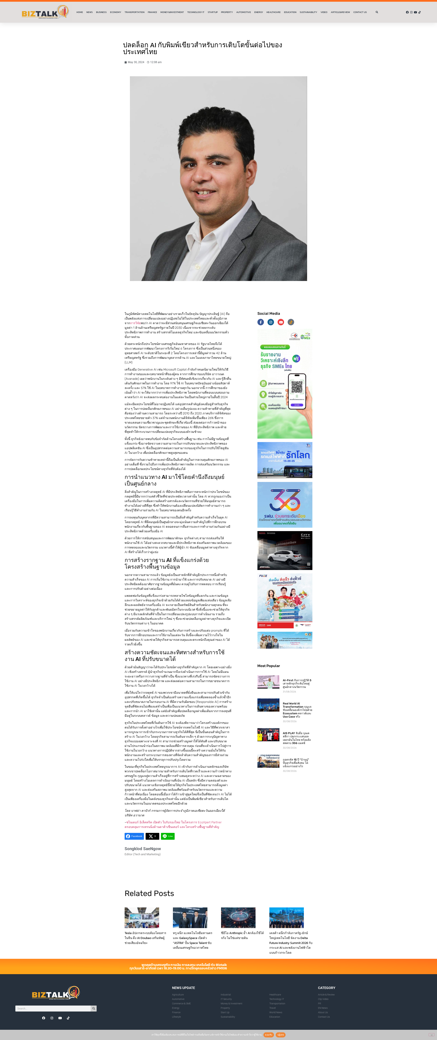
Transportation (134, 12)
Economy (115, 12)
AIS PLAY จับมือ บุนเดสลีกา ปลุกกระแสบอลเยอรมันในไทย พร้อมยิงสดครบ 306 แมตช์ (297, 738)
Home (79, 12)
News (89, 12)
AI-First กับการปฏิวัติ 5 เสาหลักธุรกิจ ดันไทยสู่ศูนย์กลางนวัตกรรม (297, 683)
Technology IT (195, 12)
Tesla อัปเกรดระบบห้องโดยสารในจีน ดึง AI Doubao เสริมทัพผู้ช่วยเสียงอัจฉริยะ (145, 938)
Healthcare (273, 12)
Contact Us (360, 12)
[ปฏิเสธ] (431, 1034)
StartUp (213, 12)
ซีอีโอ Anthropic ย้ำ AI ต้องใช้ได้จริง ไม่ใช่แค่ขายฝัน (242, 935)
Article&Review (340, 12)
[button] (377, 12)
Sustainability (308, 12)
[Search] (94, 1009)
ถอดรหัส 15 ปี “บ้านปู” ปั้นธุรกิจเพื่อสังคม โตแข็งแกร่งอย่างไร (296, 763)
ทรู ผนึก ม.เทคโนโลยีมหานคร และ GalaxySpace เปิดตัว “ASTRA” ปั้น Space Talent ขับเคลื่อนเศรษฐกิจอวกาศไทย (192, 940)
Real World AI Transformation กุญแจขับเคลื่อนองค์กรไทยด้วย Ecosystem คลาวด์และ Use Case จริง (297, 710)
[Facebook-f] (260, 322)
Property (227, 12)
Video (324, 12)
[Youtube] (415, 12)
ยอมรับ (268, 1034)
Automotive (243, 12)
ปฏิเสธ (280, 1034)
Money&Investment (172, 12)
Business (101, 12)
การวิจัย (135, 323)
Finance (152, 12)
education (290, 12)
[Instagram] (411, 12)
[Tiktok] (420, 12)
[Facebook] (407, 12)
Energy (258, 12)
